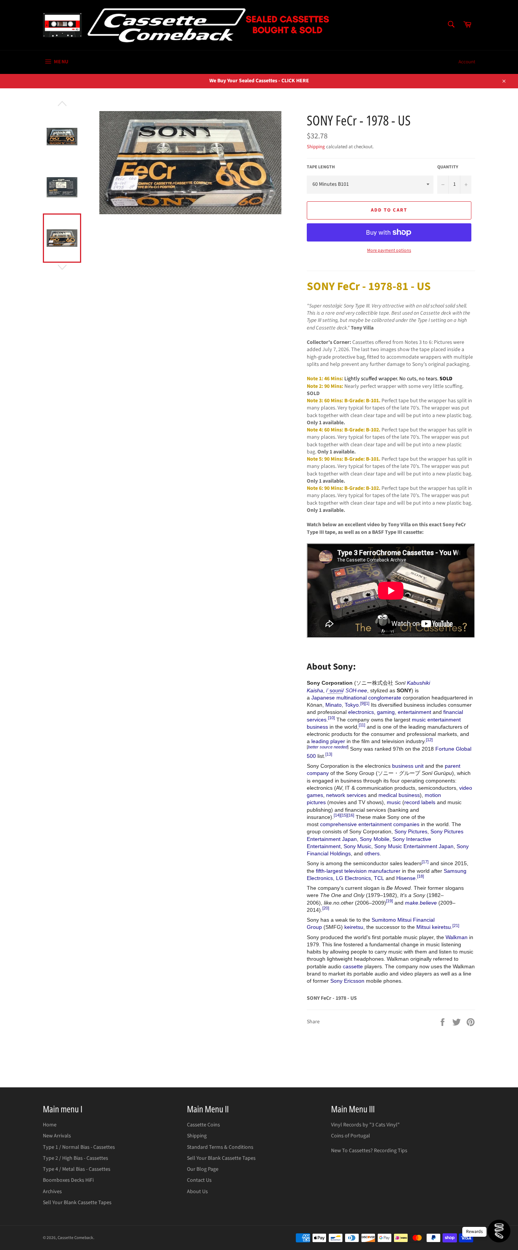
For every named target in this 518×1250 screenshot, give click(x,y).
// (335, 690)
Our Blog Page (202, 1169)
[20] (325, 908)
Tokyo (352, 705)
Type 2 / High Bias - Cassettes (75, 1158)
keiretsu (353, 927)
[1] (367, 703)
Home (50, 1125)
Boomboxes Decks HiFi (68, 1180)
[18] (420, 876)
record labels (419, 802)
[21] (455, 925)
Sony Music (357, 846)
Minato (333, 705)
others (372, 853)
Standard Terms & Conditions (220, 1147)
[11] (362, 725)
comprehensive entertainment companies (369, 824)
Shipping (316, 146)
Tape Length (321, 167)
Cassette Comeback (75, 1238)
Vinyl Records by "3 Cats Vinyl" (365, 1125)
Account (466, 61)
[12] (429, 739)
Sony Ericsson (347, 981)
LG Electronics (353, 878)
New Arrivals (57, 1136)
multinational (351, 698)
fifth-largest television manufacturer (358, 871)
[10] (331, 717)
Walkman (457, 937)
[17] (425, 861)
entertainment (414, 712)
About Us (197, 1191)
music (394, 802)
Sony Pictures (410, 831)
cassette (353, 966)
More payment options (389, 251)
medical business (399, 795)
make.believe (421, 903)
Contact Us (199, 1180)
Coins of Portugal (350, 1136)
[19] (389, 901)
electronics (361, 712)
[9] (362, 703)
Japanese (323, 698)
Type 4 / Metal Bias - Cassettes (76, 1169)
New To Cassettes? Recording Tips (369, 1150)
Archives (52, 1191)
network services (346, 795)
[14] (337, 815)
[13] (328, 754)
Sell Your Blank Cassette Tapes (77, 1202)
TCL (379, 878)
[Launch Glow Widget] (499, 1231)
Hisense (406, 878)
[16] (350, 815)
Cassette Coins (203, 1125)
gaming (386, 712)
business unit (408, 766)
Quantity (447, 167)
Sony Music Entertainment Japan (414, 846)
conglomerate (384, 698)
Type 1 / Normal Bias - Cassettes (79, 1147)
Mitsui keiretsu (433, 927)
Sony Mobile (374, 839)
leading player (328, 741)
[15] (344, 815)
